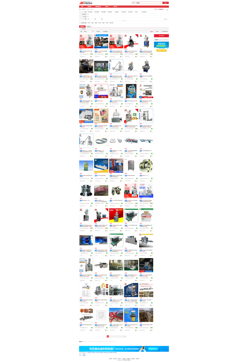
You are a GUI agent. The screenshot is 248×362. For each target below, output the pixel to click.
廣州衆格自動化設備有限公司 (99, 128)
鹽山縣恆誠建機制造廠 (114, 327)
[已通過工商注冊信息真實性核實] (91, 54)
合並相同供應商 (165, 31)
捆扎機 (99, 22)
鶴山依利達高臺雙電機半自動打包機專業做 (146, 226)
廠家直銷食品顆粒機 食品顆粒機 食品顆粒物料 (86, 226)
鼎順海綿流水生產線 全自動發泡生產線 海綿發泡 (116, 176)
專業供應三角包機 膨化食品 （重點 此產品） (131, 52)
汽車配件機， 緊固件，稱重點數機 (131, 77)
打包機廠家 (93, 352)
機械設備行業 (98, 6)
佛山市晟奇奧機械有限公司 (99, 79)
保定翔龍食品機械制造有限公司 (99, 178)
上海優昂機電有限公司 (84, 253)
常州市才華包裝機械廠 (144, 79)
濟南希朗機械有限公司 (84, 327)
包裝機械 (84, 354)
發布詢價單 (161, 35)
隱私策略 (128, 358)
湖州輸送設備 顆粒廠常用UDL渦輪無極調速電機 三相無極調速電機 (101, 251)
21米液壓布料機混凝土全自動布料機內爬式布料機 (116, 325)
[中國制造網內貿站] (86, 2)
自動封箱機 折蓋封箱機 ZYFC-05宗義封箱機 (116, 276)
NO (100, 341)
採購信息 (89, 6)
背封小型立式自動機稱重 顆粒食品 (101, 52)
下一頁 (124, 336)
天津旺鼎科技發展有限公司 (99, 103)
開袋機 (100, 100)
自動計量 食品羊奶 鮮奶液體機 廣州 (131, 201)
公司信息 (88, 26)
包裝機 (92, 22)
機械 (81, 51)
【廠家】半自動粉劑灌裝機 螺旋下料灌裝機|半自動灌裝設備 (131, 300)
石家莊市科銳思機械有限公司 (129, 178)
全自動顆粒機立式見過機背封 (116, 226)
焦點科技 (125, 360)
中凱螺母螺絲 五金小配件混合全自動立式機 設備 (86, 77)
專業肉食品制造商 (131, 175)
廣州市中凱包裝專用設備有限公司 (85, 54)
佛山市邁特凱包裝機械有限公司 (144, 103)
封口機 (107, 22)
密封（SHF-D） (145, 175)
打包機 (89, 22)
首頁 (82, 6)
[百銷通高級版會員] (90, 54)
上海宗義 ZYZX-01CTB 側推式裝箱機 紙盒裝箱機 (116, 300)
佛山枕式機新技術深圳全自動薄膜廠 (101, 276)
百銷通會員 (84, 28)
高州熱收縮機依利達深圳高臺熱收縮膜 (131, 251)
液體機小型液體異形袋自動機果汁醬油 (86, 276)
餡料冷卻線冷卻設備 (101, 175)
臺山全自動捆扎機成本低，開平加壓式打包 (115, 126)
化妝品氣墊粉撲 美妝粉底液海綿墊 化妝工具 (101, 126)
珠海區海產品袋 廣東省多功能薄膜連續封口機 (116, 251)
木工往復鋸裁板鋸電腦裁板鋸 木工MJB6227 (131, 151)
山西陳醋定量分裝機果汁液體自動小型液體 (86, 101)
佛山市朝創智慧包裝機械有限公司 (144, 278)
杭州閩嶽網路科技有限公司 (99, 302)
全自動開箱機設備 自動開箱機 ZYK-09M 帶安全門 (131, 276)
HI (93, 341)
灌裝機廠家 (101, 352)
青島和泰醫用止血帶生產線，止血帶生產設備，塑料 (101, 325)
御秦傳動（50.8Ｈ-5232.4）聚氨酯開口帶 (99, 151)
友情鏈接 (137, 358)
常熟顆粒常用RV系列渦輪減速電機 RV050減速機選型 (86, 251)
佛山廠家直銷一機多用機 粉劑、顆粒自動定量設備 (101, 77)
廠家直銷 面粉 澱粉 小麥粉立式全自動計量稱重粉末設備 (116, 77)
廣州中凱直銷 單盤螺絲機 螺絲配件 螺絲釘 (101, 226)
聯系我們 (115, 358)
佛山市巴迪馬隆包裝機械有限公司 (85, 128)
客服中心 (119, 358)
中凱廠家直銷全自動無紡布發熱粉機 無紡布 (146, 201)
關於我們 (110, 358)
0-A (83, 341)
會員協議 (132, 358)
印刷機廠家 (105, 352)
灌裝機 (96, 22)
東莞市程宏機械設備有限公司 (129, 327)
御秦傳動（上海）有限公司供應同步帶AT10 (116, 151)
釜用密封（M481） (86, 200)
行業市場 (115, 6)
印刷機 (103, 22)
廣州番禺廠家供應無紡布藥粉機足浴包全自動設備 (146, 52)
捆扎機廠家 (115, 352)
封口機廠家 (97, 352)
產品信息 (82, 26)
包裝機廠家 (89, 352)
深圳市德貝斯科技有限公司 (84, 178)
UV (109, 341)
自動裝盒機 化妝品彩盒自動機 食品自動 (146, 101)
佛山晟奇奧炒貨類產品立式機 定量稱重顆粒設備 (146, 126)
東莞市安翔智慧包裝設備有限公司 (129, 79)
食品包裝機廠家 (110, 352)
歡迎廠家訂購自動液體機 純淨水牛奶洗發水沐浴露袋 (116, 52)
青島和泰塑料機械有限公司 (99, 327)
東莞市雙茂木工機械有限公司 (129, 153)
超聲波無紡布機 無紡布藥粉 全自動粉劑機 (131, 126)
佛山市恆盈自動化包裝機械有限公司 (85, 103)
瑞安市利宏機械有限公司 (129, 103)
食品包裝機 (111, 22)
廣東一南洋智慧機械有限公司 (114, 228)
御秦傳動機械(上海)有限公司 (99, 153)
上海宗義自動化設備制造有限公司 (114, 278)
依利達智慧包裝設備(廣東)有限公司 (114, 128)
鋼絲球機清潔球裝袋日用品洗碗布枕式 (146, 276)
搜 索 (165, 3)
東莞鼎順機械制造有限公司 (114, 178)
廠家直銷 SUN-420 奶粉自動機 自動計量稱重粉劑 (86, 151)
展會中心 (107, 6)
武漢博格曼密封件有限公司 (144, 178)
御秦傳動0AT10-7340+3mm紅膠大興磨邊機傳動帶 (101, 201)
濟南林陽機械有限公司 (144, 302)
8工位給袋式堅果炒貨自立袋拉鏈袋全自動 (116, 101)
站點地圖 (124, 358)
